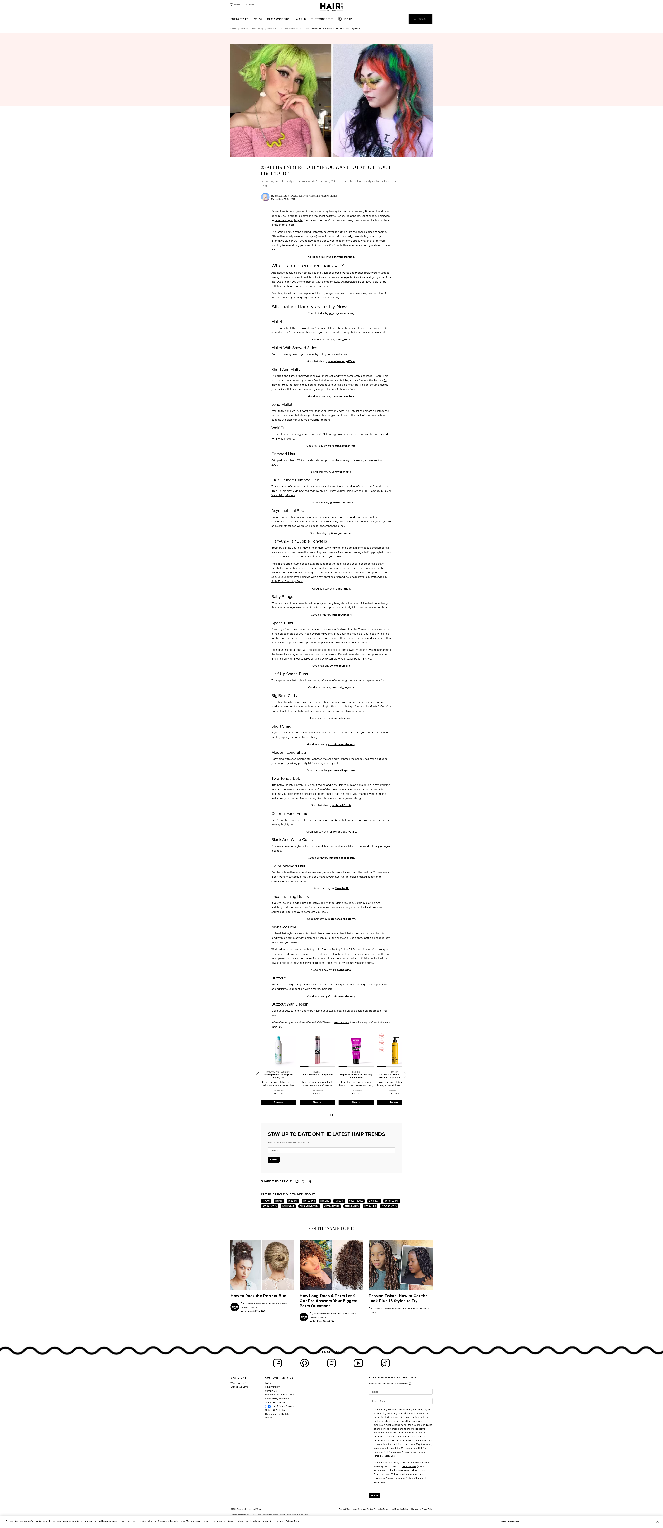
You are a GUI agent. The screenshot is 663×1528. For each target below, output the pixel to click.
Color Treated (356, 1201)
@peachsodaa (341, 970)
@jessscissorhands (341, 857)
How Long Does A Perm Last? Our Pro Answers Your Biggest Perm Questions (329, 1301)
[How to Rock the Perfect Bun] (262, 1265)
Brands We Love (239, 1386)
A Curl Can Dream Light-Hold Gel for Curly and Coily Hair (317, 1076)
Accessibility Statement (277, 1398)
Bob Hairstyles (270, 1206)
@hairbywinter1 (342, 614)
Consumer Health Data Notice (277, 1415)
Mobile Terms (418, 1428)
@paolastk (342, 888)
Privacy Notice (393, 1477)
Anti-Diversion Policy (400, 1509)
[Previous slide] (257, 1075)
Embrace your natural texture (348, 702)
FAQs (268, 1383)
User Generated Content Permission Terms (370, 1509)
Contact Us (271, 1390)
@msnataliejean (341, 718)
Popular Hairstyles (309, 1206)
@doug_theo (341, 339)
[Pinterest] (304, 1363)
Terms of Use (409, 1466)
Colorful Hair (391, 1201)
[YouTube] (358, 1363)
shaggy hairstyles (379, 216)
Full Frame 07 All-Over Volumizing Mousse (394, 1076)
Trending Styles (389, 1206)
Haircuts (339, 1201)
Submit (273, 1160)
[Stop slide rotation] (332, 1115)
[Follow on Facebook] (277, 1363)
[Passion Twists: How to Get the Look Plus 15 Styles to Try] (401, 1265)
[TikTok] (385, 1363)
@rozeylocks (341, 665)
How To (278, 1201)
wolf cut (281, 434)
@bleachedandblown (341, 919)
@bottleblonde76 (341, 502)
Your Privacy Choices (282, 1406)
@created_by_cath (341, 687)
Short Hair (374, 1201)
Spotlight (238, 1378)
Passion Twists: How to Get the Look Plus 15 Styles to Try (398, 1298)
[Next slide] (405, 1075)
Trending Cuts (352, 1206)
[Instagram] (331, 1363)
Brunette (324, 1201)
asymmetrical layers (306, 522)
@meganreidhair (341, 533)
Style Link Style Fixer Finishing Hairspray (356, 1076)
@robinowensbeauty (341, 744)
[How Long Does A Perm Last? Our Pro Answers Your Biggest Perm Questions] (331, 1265)
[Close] (657, 1521)
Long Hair (292, 1201)
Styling (266, 1201)
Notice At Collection (275, 1410)
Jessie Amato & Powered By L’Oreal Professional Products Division (306, 195)
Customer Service (279, 1378)
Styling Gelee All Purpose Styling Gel (354, 949)
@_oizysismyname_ (341, 313)
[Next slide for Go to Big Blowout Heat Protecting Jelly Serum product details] (294, 1049)
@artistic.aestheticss (342, 445)
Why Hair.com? (250, 4)
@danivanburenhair (341, 256)
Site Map (414, 1509)
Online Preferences (275, 1402)
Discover (278, 1102)
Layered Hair (288, 1206)
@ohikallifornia (341, 805)
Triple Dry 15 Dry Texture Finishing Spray (349, 963)
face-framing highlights (288, 220)
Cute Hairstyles (331, 1206)
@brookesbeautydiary (341, 831)
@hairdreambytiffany (341, 361)
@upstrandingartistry (342, 770)
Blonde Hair (309, 1201)
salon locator (341, 1022)
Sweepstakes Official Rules (279, 1394)
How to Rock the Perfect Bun (258, 1296)
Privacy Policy (272, 1386)
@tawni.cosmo (341, 472)
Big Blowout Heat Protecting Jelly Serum (278, 1076)
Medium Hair (370, 1206)
